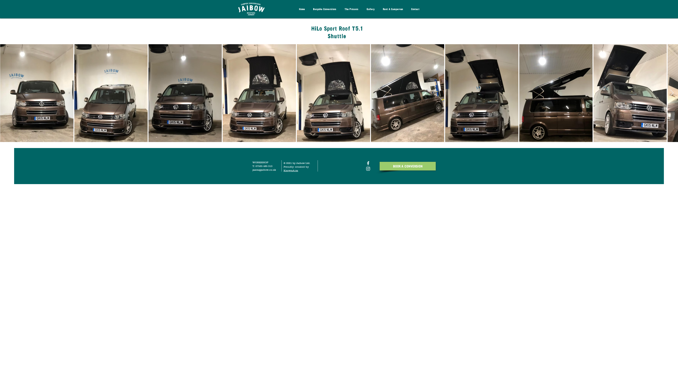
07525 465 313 (263, 166)
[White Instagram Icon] (368, 168)
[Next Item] (672, 93)
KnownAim (291, 170)
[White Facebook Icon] (368, 163)
